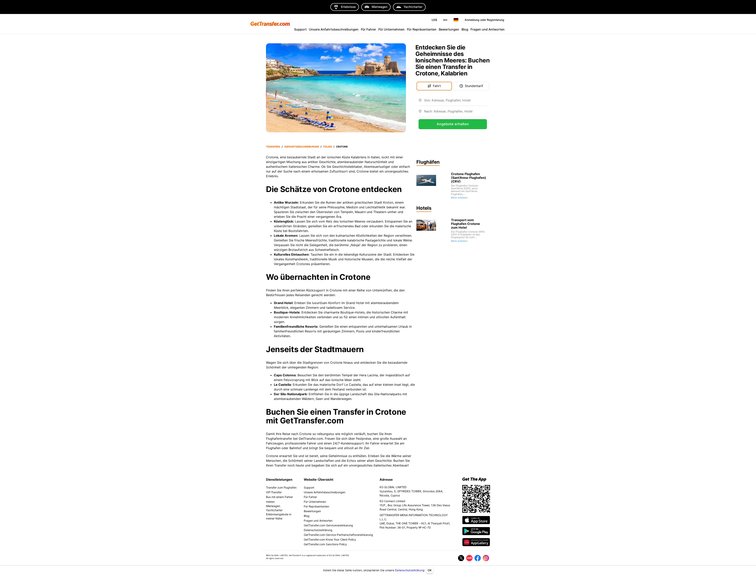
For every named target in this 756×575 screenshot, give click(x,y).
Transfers (273, 146)
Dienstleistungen (279, 479)
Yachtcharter (274, 510)
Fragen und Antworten (488, 29)
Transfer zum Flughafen (281, 487)
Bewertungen (449, 29)
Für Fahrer (368, 29)
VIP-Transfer (274, 492)
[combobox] (455, 101)
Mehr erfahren (459, 197)
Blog (464, 29)
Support (300, 29)
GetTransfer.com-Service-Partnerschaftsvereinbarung (338, 534)
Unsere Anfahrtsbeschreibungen (334, 29)
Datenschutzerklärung (409, 570)
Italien (327, 146)
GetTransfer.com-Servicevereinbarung (328, 525)
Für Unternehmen (391, 29)
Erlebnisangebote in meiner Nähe (278, 516)
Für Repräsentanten (421, 29)
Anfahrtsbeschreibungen (301, 146)
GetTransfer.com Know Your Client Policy (330, 539)
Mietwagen (273, 506)
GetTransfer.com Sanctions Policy (325, 544)
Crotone (342, 146)
